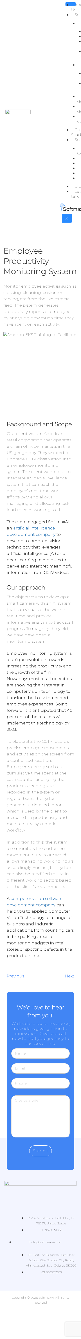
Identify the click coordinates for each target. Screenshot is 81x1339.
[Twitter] (32, 1315)
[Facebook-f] (16, 1315)
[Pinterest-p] (40, 1327)
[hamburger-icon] (70, 4)
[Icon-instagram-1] (48, 1315)
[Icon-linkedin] (64, 1315)
